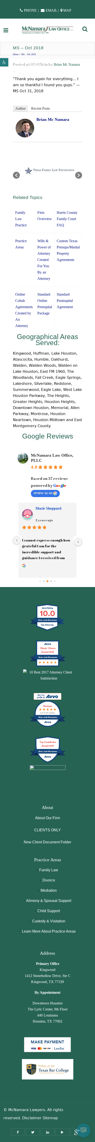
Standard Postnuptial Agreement (65, 300)
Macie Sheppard (48, 508)
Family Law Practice (21, 219)
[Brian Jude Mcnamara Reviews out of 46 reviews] (47, 726)
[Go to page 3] (51, 581)
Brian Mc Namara (67, 64)
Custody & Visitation (48, 921)
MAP (67, 10)
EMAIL (51, 10)
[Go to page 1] (44, 581)
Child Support (48, 911)
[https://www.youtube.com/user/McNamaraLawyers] (62, 1131)
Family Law (48, 870)
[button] (4, 62)
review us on (43, 493)
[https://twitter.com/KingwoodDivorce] (33, 1131)
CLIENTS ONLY (47, 830)
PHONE (30, 10)
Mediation (49, 890)
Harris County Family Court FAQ (67, 219)
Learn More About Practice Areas (49, 931)
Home (15, 54)
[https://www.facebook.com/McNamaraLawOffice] (18, 1131)
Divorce (48, 880)
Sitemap (50, 1118)
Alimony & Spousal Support (48, 901)
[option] (47, 172)
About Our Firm (47, 818)
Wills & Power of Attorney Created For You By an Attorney (44, 260)
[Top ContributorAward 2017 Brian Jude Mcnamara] (47, 762)
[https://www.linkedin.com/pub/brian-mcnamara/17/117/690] (47, 1131)
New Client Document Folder (47, 842)
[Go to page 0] (40, 581)
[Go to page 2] (47, 581)
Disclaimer (32, 1118)
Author (20, 108)
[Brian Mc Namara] (25, 128)
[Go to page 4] (54, 581)
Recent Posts (40, 108)
